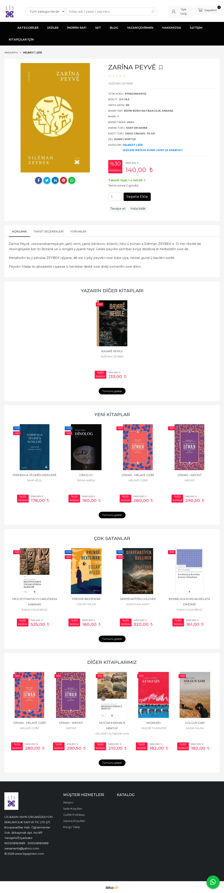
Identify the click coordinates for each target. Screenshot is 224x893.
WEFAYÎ (155, 480)
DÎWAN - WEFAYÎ (155, 475)
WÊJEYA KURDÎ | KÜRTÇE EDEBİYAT (159, 150)
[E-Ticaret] (112, 887)
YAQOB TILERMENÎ (153, 728)
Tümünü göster (112, 391)
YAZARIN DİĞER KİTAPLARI (112, 290)
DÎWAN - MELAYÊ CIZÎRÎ (103, 475)
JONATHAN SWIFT (138, 604)
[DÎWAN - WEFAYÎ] (155, 447)
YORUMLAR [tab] (78, 231)
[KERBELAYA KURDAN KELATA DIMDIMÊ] (189, 571)
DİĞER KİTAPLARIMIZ (112, 662)
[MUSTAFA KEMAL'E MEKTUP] (112, 695)
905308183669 (14, 843)
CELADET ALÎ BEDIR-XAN (206, 480)
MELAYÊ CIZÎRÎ (103, 480)
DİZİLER (128, 150)
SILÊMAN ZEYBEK (112, 356)
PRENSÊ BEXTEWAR (86, 599)
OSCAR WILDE (86, 604)
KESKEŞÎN (154, 722)
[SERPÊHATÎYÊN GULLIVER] (137, 571)
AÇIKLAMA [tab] (19, 231)
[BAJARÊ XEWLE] (112, 323)
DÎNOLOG (52, 475)
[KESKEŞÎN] (153, 695)
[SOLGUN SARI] (194, 695)
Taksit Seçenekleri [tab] (48, 231)
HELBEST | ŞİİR (133, 144)
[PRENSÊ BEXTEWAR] (86, 571)
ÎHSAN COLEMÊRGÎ (34, 609)
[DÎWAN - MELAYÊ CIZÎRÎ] (103, 447)
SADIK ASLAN (195, 728)
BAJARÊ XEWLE (112, 351)
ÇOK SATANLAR (112, 538)
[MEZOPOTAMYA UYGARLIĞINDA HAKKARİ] (34, 571)
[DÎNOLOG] (51, 447)
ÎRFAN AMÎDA (52, 480)
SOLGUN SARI (195, 722)
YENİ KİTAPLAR (112, 414)
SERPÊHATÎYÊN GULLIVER (138, 599)
